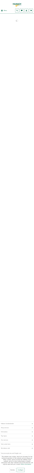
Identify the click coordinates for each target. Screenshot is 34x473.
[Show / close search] (17, 10)
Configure (20, 470)
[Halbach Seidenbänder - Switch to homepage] (17, 4)
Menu (5, 10)
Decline (12, 470)
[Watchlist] (22, 10)
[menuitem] (3, 10)
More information (26, 464)
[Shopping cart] (31, 10)
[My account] (26, 10)
